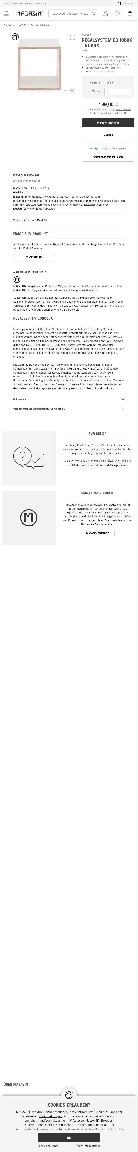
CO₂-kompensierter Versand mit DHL (108, 113)
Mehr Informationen (88, 1145)
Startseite (9, 25)
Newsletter (41, 3)
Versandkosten (123, 109)
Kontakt (29, 3)
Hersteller (17, 3)
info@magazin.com (117, 465)
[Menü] (6, 13)
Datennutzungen (50, 1116)
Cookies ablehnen (48, 1145)
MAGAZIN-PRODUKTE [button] (97, 533)
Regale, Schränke (40, 25)
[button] (72, 37)
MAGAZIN (42, 220)
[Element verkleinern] (65, 90)
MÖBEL (22, 25)
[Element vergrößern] (71, 90)
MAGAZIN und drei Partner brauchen (42, 1112)
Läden (7, 3)
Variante (95, 82)
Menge (96, 91)
